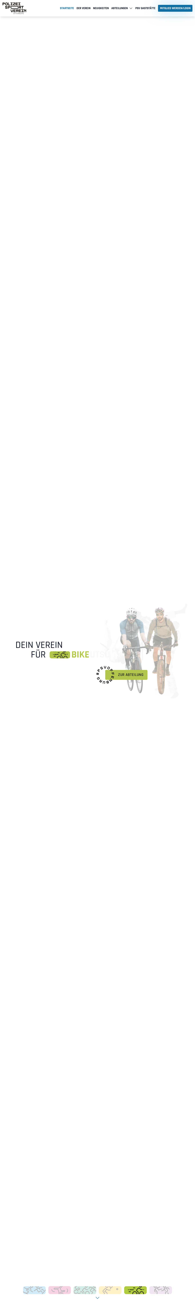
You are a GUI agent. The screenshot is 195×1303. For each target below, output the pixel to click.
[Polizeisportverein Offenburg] (14, 8)
